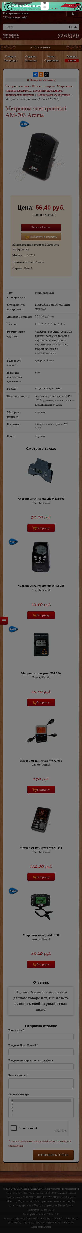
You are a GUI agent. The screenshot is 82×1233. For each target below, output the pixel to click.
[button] (44, 3)
